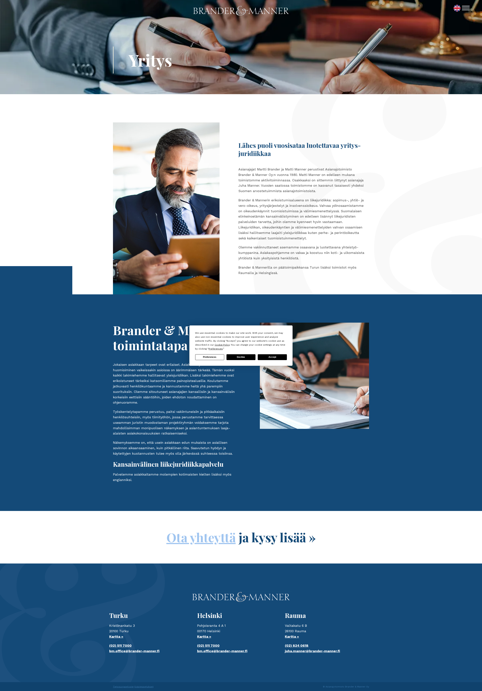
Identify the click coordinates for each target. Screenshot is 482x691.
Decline (241, 357)
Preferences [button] (216, 348)
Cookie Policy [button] (222, 345)
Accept (272, 357)
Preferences (209, 357)
